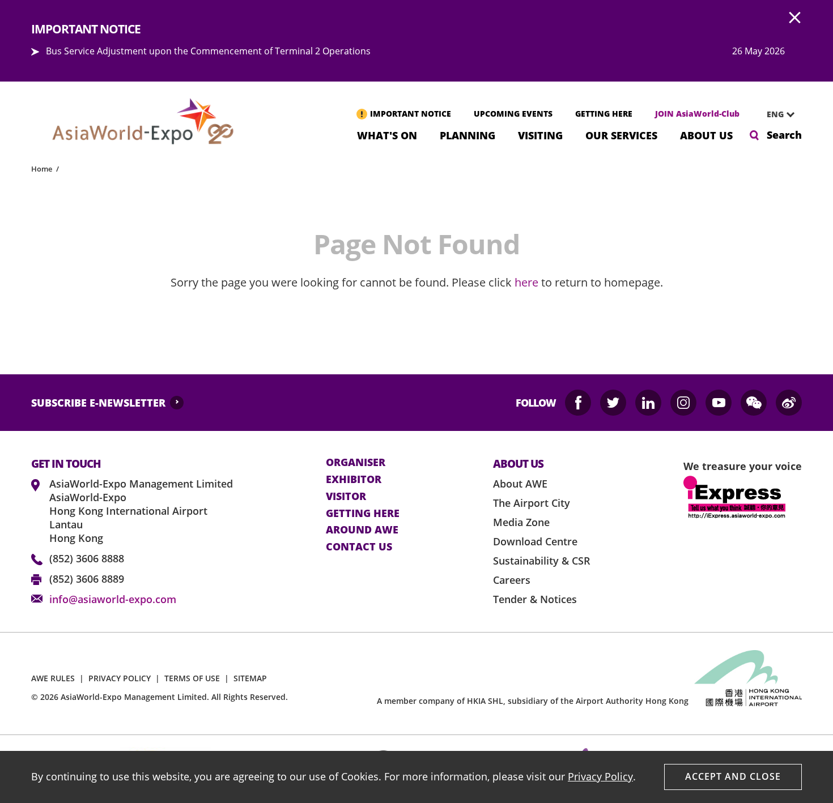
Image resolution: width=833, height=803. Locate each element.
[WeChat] (754, 403)
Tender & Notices (535, 599)
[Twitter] (613, 403)
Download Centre (535, 541)
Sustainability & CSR (541, 560)
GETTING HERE (603, 113)
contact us (359, 547)
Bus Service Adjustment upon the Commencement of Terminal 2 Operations (208, 51)
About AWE (520, 483)
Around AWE (362, 530)
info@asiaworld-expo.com (112, 599)
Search (784, 135)
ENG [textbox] (775, 114)
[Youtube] (719, 403)
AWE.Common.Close (795, 18)
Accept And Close (733, 776)
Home (41, 169)
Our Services (621, 134)
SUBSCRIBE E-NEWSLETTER (98, 403)
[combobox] (776, 114)
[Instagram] (683, 403)
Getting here (363, 513)
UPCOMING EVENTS (513, 113)
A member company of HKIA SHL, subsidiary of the (532, 700)
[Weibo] (789, 403)
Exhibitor (353, 479)
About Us (706, 134)
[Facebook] (578, 403)
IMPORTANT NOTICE (410, 113)
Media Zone (521, 522)
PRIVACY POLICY (119, 678)
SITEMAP (250, 678)
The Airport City (531, 503)
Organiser (355, 462)
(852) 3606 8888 (86, 558)
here (526, 282)
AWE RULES (53, 678)
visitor (346, 496)
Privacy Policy (600, 776)
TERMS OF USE (192, 678)
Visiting (540, 134)
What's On (387, 134)
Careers (511, 580)
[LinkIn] (648, 403)
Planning (467, 134)
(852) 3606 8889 (86, 579)
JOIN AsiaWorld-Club (697, 113)
